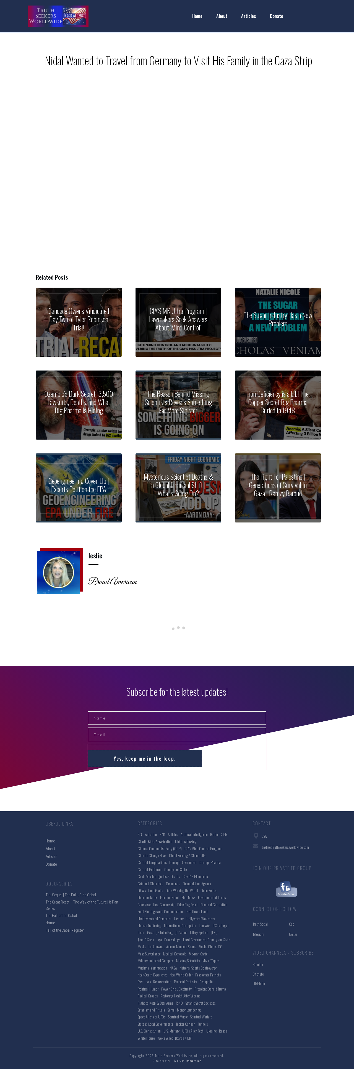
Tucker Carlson (185, 1024)
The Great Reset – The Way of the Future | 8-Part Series (82, 905)
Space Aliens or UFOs (151, 1017)
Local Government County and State (206, 939)
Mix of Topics (210, 960)
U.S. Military (171, 1031)
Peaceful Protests (185, 981)
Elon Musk (188, 897)
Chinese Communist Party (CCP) (160, 848)
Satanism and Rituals (151, 1010)
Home (50, 923)
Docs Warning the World (182, 890)
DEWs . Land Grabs (150, 890)
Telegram (258, 934)
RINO (179, 1003)
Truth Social (260, 924)
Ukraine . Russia (217, 1031)
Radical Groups (148, 996)
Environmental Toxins (212, 897)
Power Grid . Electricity (176, 989)
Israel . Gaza (145, 932)
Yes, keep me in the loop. (145, 758)
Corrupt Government (183, 862)
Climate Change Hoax (152, 855)
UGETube (259, 983)
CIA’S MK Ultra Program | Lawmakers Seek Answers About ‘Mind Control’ (178, 322)
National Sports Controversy (198, 968)
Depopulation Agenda (197, 883)
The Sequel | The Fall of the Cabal (71, 895)
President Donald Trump (210, 989)
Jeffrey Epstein (199, 932)
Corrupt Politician (150, 869)
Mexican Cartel (198, 954)
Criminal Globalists (150, 883)
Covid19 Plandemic (195, 876)
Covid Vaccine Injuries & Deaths (159, 876)
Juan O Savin (146, 939)
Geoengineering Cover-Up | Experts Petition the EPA (79, 487)
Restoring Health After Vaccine (180, 996)
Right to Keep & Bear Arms (155, 1003)
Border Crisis (218, 834)
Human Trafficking (149, 925)
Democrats (173, 883)
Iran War (204, 925)
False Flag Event (187, 904)
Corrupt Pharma (210, 862)
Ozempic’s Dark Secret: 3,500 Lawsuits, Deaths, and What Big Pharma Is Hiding (79, 405)
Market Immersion (188, 1061)
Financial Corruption (214, 904)
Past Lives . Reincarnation (154, 981)
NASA (173, 968)
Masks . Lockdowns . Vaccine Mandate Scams (167, 946)
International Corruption (180, 925)
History (179, 918)
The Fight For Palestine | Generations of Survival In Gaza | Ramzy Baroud (278, 487)
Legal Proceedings (168, 939)
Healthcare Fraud (197, 911)
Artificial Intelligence (194, 834)
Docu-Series (208, 890)
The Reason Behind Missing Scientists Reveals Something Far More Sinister (178, 405)
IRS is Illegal (220, 925)
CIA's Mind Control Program (203, 848)
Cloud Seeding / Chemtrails (187, 855)
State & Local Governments (155, 1024)
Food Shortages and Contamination (161, 911)
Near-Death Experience (152, 975)
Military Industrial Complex (155, 960)
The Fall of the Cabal (61, 915)
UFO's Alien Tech (193, 1031)
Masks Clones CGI (211, 946)
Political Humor (148, 989)
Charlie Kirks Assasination (155, 841)
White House (146, 1038)
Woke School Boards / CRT (174, 1038)
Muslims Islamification (152, 968)
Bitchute (258, 974)
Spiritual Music (178, 1017)
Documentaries (147, 897)
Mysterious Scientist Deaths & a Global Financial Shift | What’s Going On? (178, 487)
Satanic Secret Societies (200, 1003)
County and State (175, 869)
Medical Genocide (174, 954)
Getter (293, 934)
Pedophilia (206, 981)
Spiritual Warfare (201, 1017)
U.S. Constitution (149, 1031)
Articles (173, 834)
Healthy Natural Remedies (154, 918)
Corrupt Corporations (152, 862)
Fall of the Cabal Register (65, 930)
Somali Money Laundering (184, 1010)
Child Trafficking (185, 841)
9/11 (162, 834)
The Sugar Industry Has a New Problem (278, 322)
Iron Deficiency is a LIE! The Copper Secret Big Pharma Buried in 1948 (278, 405)
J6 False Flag (164, 932)
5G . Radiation (147, 834)
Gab (291, 924)
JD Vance (181, 932)
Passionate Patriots (208, 975)
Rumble (258, 964)
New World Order (181, 975)
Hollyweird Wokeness (200, 918)
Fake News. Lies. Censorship (156, 904)
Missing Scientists (188, 960)
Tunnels (203, 1024)
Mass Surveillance (149, 954)
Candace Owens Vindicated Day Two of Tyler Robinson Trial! (79, 322)
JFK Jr (214, 932)
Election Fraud (169, 897)
